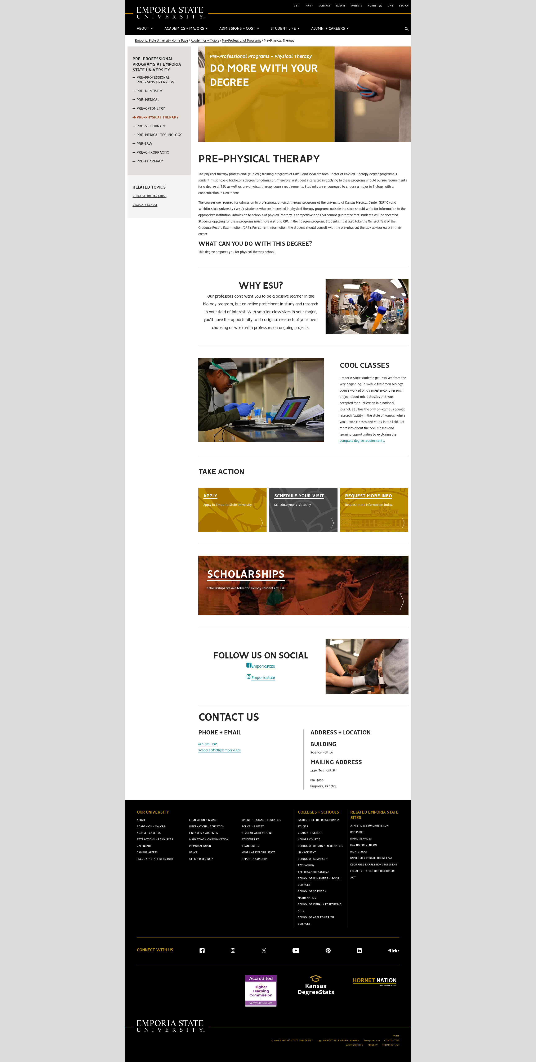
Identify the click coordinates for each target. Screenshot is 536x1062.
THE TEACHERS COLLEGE (313, 872)
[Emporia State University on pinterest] (328, 952)
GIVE (390, 6)
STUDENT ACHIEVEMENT (257, 833)
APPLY (309, 6)
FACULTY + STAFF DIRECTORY (155, 859)
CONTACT (324, 6)
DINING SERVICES (361, 838)
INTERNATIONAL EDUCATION (206, 826)
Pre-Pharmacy (150, 161)
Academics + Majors (205, 40)
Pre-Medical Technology (159, 135)
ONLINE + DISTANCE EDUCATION (261, 820)
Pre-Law (144, 143)
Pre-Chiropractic (153, 152)
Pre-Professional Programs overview (156, 80)
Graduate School (145, 205)
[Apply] (232, 510)
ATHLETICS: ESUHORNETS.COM (369, 825)
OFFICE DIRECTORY (201, 859)
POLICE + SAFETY (253, 826)
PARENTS (356, 6)
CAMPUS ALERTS (147, 852)
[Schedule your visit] (303, 510)
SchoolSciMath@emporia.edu (219, 750)
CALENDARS (144, 846)
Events (340, 6)
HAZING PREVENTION (363, 845)
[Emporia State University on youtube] (295, 952)
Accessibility (354, 1045)
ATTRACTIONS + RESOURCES (155, 839)
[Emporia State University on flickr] (393, 951)
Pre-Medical (148, 100)
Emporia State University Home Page (161, 40)
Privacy (373, 1045)
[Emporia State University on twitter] (264, 952)
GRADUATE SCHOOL (310, 833)
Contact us (391, 1040)
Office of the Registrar (149, 196)
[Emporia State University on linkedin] (359, 952)
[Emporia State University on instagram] (233, 952)
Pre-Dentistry (150, 91)
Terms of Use (390, 1045)
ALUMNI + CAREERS (330, 29)
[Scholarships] (303, 585)
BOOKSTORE (357, 832)
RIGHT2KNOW (359, 851)
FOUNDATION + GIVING (202, 820)
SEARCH (403, 6)
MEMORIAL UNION (200, 846)
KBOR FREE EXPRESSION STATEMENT (373, 864)
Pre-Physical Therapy (158, 117)
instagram (248, 676)
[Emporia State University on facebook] (202, 952)
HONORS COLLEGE (309, 839)
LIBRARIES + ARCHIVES (203, 833)
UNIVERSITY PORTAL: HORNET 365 (371, 858)
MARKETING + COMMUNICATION (208, 839)
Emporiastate (263, 667)
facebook (248, 665)
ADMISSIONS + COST (239, 29)
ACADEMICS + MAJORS (186, 29)
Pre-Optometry (151, 108)
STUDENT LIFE (285, 29)
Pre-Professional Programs (241, 40)
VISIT (297, 6)
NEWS (193, 852)
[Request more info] (374, 510)
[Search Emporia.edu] (406, 29)
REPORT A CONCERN (254, 859)
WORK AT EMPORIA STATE (258, 852)
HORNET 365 (375, 6)
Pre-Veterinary (151, 126)
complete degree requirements (362, 441)
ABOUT (145, 29)
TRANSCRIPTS (250, 846)
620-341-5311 (208, 744)
